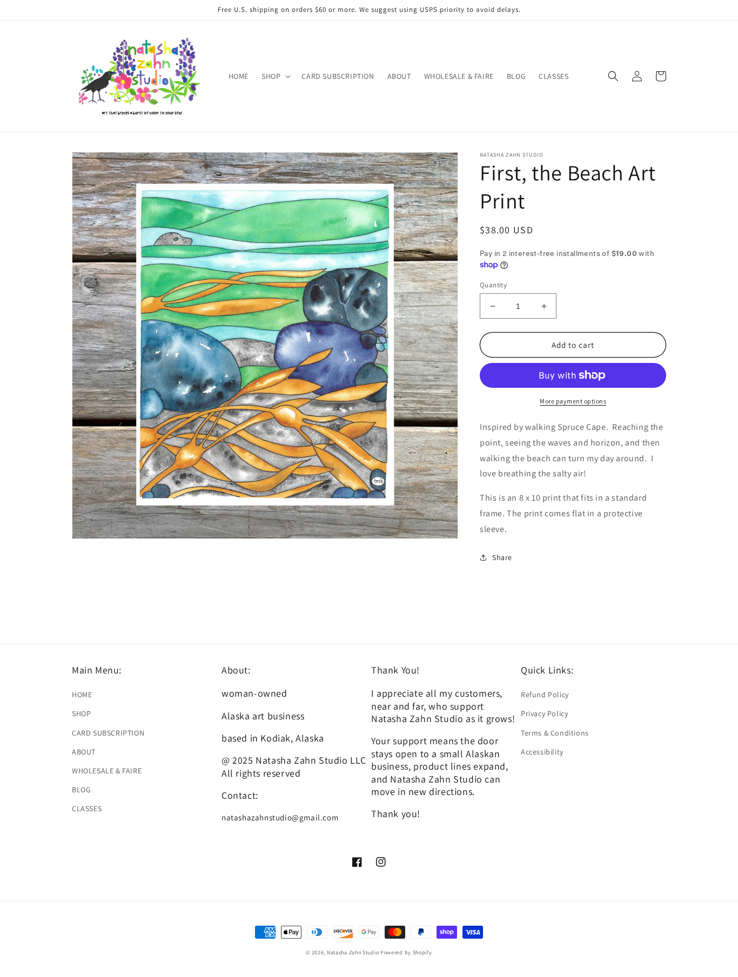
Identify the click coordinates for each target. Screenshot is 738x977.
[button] (275, 76)
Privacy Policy (544, 713)
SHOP (81, 713)
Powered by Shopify (406, 952)
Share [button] (502, 557)
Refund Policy (545, 694)
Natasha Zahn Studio (353, 952)
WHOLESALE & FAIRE (107, 771)
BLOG (81, 789)
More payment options (573, 401)
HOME (82, 694)
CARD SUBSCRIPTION (108, 733)
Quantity (493, 284)
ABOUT (84, 752)
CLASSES (87, 808)
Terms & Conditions (555, 733)
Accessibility (542, 752)
